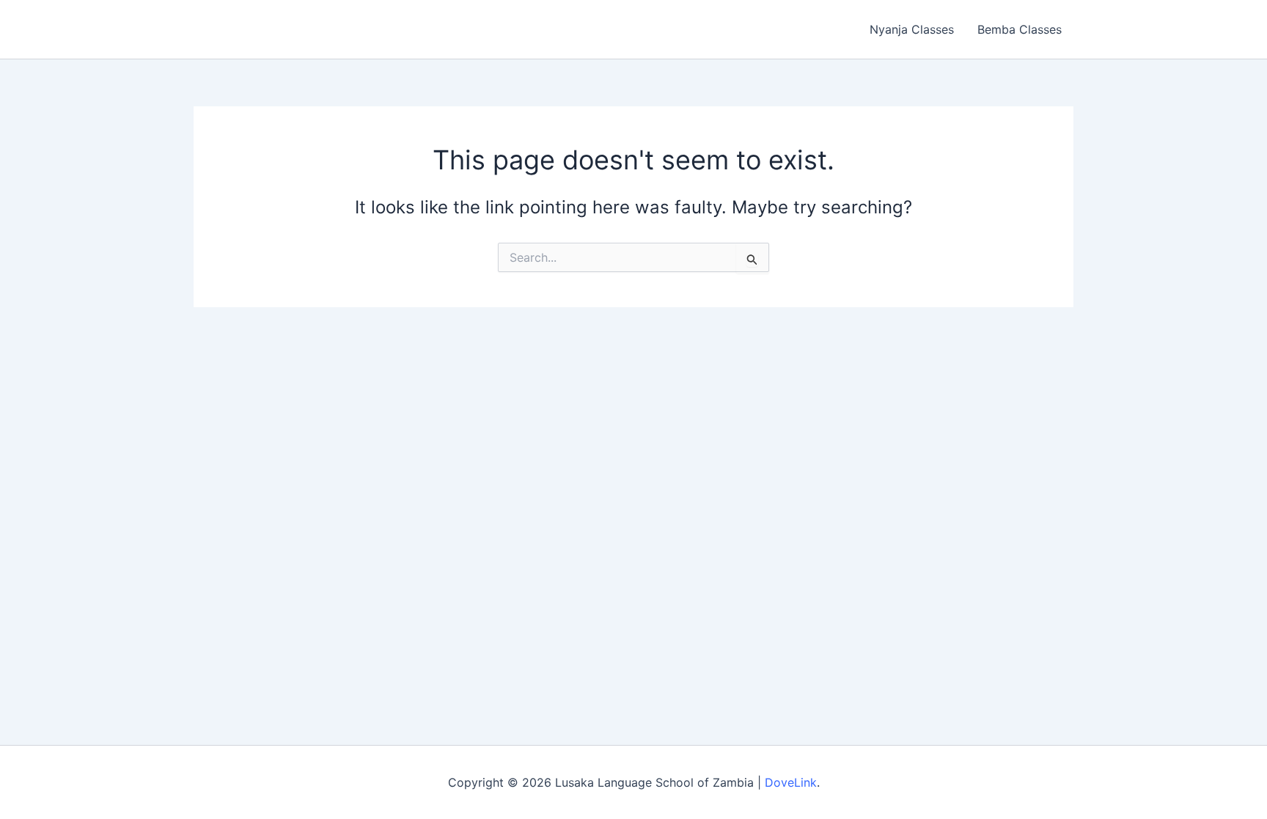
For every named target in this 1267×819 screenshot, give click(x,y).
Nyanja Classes (912, 29)
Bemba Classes (1019, 29)
